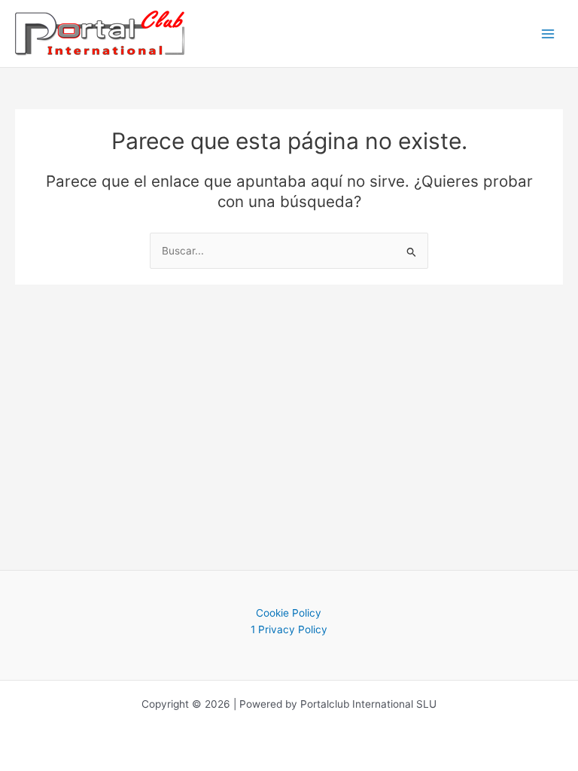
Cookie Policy (288, 613)
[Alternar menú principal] (548, 33)
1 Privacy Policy (289, 629)
